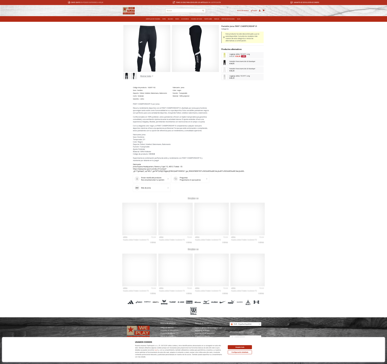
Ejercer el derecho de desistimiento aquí (208, 328)
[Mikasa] (198, 302)
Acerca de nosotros (243, 10)
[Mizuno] (206, 302)
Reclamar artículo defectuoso (205, 333)
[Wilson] (193, 311)
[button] (199, 10)
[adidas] (130, 302)
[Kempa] (189, 302)
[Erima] (164, 302)
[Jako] (181, 302)
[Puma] (231, 302)
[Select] (248, 302)
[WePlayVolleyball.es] (141, 332)
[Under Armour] (256, 302)
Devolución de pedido (202, 331)
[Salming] (239, 302)
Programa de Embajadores (169, 330)
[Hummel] (172, 302)
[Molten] (214, 302)
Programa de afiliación (167, 333)
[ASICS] (139, 302)
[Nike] (223, 302)
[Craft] (156, 302)
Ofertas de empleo (166, 336)
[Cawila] (147, 302)
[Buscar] (203, 10)
